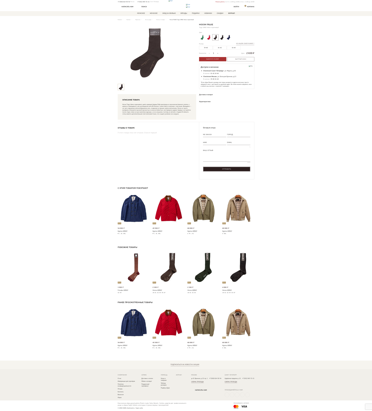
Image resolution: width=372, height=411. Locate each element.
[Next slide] (252, 188)
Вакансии (121, 394)
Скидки (220, 13)
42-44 (119, 292)
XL (122, 233)
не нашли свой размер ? (245, 43)
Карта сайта (139, 408)
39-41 (154, 292)
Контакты (120, 392)
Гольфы (120, 290)
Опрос (120, 397)
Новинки (208, 13)
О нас (119, 378)
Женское (154, 13)
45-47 (163, 292)
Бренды (184, 13)
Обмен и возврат (146, 381)
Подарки (195, 13)
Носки (155, 290)
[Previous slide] (247, 188)
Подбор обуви (165, 388)
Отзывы (120, 389)
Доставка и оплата (147, 378)
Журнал (231, 13)
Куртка (120, 231)
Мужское (141, 13)
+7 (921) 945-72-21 (148, 2)
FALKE (210, 25)
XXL (124, 233)
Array (125, 231)
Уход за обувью (169, 13)
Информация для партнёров (126, 381)
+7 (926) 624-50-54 (126, 2)
